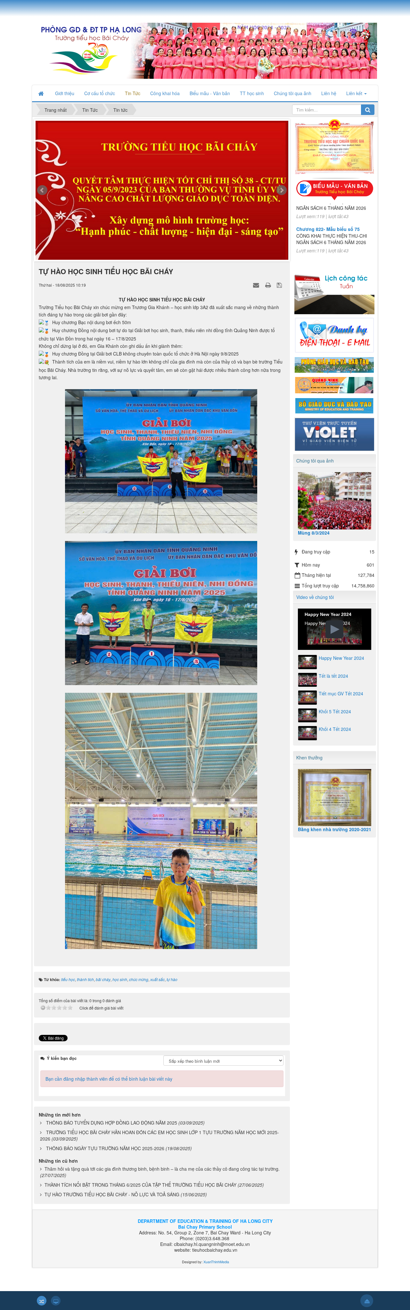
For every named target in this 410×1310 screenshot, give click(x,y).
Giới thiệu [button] (64, 93)
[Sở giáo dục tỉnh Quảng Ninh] (334, 384)
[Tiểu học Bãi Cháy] (204, 50)
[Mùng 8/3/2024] (335, 500)
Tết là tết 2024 (333, 676)
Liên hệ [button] (328, 93)
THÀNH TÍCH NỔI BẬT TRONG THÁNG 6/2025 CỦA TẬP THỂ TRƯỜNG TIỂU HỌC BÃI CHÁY (140, 1185)
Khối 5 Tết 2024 (335, 711)
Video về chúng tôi (315, 597)
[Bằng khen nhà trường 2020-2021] (335, 797)
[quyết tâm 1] (162, 192)
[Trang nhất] (41, 93)
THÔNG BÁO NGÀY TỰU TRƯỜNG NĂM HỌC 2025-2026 (105, 1148)
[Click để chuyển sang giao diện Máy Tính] (56, 1301)
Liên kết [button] (355, 93)
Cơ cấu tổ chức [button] (99, 93)
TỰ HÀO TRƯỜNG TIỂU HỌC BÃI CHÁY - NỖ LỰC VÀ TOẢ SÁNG (112, 1194)
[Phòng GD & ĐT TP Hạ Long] (334, 364)
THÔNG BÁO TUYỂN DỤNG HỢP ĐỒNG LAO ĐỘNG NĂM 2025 (111, 1122)
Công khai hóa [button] (165, 93)
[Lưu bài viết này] (280, 285)
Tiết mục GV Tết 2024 (341, 693)
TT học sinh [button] (252, 93)
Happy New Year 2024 (341, 658)
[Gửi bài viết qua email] (257, 285)
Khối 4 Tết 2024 (335, 729)
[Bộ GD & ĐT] (334, 405)
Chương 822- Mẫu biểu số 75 (328, 212)
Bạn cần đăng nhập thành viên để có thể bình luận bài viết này (108, 1079)
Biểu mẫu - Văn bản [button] (210, 93)
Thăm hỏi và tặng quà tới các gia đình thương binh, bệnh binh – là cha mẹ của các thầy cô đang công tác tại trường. (162, 1169)
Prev (42, 190)
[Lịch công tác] (334, 290)
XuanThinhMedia (215, 1261)
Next (281, 190)
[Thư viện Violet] (334, 433)
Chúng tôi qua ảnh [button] (292, 93)
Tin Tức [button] (132, 93)
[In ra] (268, 285)
